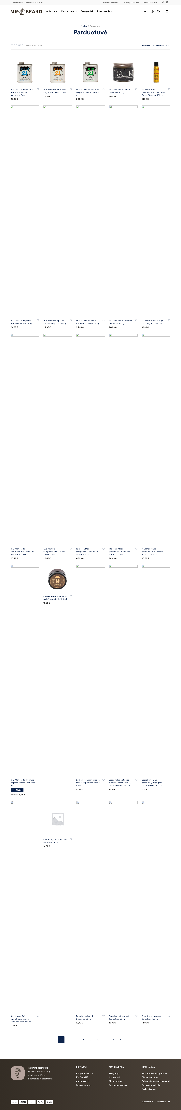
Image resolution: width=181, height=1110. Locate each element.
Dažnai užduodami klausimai (156, 1081)
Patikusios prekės (118, 1085)
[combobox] (154, 46)
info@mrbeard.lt (84, 1073)
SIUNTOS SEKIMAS (110, 2)
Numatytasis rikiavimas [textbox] (154, 45)
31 (105, 1039)
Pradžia (84, 26)
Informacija (103, 11)
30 (97, 1039)
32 (112, 1039)
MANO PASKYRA (150, 2)
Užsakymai (114, 1077)
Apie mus (51, 11)
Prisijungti (114, 1073)
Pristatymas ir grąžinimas (154, 1073)
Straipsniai (87, 11)
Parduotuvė (68, 11)
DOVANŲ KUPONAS (131, 2)
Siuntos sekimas (150, 1077)
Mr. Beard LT (82, 1077)
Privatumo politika (151, 1085)
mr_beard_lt (83, 1081)
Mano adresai (115, 1081)
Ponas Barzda (163, 1102)
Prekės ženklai (149, 1089)
